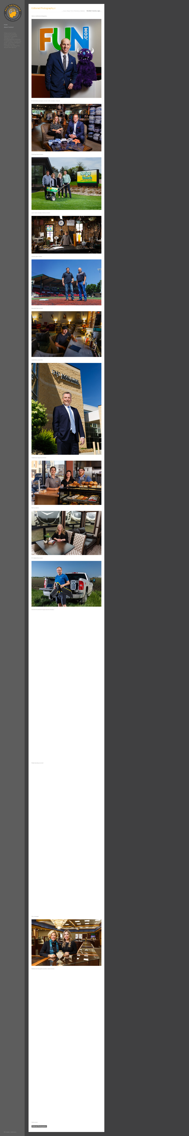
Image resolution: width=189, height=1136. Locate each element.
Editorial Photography (39, 1126)
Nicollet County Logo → (94, 11)
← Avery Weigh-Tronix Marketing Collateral (73, 11)
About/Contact (9, 27)
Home (6, 24)
